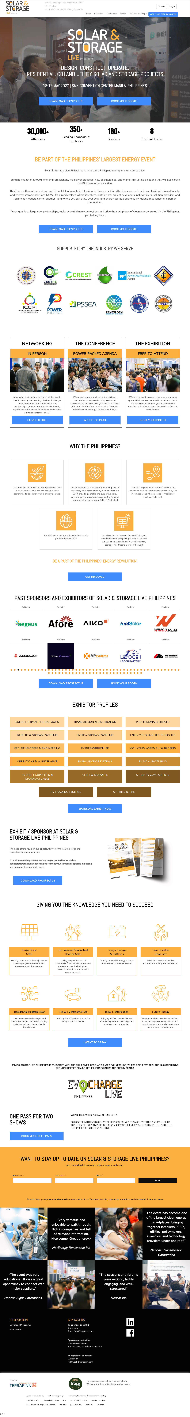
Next (181, 646)
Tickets (161, 6)
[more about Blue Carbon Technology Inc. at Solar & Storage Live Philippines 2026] (165, 656)
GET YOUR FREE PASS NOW (163, 14)
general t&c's (75, 1404)
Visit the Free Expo (138, 14)
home (88, 14)
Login (172, 6)
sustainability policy (78, 1400)
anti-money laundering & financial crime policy (87, 1395)
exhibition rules (32, 1400)
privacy (63, 1404)
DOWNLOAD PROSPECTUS (65, 101)
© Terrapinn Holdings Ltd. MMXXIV (41, 1404)
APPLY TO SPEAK (95, 420)
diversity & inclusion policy (55, 1400)
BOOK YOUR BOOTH (124, 101)
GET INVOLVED (94, 576)
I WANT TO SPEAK (94, 1042)
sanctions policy (98, 1400)
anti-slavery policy (55, 1395)
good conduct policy (35, 1395)
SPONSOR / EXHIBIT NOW (95, 808)
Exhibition (98, 14)
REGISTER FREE (37, 420)
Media (123, 14)
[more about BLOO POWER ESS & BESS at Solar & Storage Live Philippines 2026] (165, 623)
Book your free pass (36, 1136)
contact (89, 1404)
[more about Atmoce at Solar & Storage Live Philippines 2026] (61, 656)
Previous (9, 646)
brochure (100, 1404)
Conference (112, 14)
